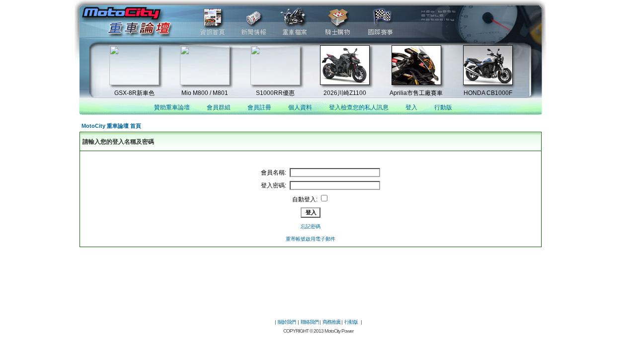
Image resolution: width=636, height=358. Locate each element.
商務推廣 (331, 322)
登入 (411, 107)
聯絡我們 (309, 322)
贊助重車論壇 (172, 107)
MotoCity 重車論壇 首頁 (111, 126)
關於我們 (287, 322)
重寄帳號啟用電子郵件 (310, 239)
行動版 (443, 107)
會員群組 (219, 107)
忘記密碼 (310, 226)
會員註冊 (259, 107)
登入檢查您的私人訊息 (359, 107)
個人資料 (300, 107)
